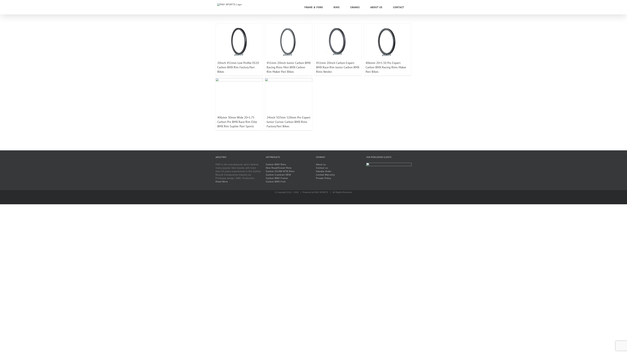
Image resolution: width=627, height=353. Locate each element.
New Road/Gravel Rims (279, 168)
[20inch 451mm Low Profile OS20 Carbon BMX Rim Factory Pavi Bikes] (239, 25)
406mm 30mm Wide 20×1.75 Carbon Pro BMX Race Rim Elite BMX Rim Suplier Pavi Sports (237, 122)
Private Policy (323, 178)
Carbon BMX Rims (276, 164)
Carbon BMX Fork (276, 181)
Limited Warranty (325, 174)
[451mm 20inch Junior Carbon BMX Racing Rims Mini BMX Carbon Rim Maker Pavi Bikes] (288, 25)
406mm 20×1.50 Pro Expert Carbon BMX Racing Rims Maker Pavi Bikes (386, 67)
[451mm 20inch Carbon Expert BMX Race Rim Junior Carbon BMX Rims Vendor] (338, 25)
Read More (222, 181)
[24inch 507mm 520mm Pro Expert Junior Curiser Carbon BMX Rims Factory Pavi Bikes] (288, 79)
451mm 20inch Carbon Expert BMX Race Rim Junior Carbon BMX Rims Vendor (337, 67)
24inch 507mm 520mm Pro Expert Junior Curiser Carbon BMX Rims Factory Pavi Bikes (288, 122)
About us (321, 164)
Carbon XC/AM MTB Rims (280, 171)
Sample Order (323, 171)
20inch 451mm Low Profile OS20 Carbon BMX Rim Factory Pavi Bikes (238, 67)
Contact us (322, 168)
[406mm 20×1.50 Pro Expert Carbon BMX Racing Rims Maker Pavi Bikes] (387, 25)
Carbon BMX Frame (277, 178)
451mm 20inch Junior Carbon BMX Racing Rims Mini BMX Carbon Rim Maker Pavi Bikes (289, 67)
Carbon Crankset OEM (278, 174)
